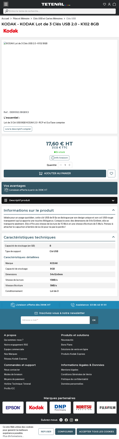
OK (94, 320)
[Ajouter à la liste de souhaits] (111, 173)
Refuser (46, 431)
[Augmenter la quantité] (69, 165)
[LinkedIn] (61, 420)
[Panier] (114, 4)
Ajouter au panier (57, 173)
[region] (59, 75)
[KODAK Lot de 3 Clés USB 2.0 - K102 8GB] (25, 43)
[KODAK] (11, 30)
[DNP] (60, 407)
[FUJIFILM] (107, 407)
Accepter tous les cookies (96, 431)
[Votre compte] (109, 4)
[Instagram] (71, 420)
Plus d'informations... (13, 436)
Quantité (51, 165)
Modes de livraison (13, 374)
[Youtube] (76, 420)
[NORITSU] (84, 407)
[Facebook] (66, 420)
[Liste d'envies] (104, 4)
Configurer (65, 431)
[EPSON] (13, 407)
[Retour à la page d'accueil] (56, 4)
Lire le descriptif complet (18, 129)
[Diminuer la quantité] (60, 165)
